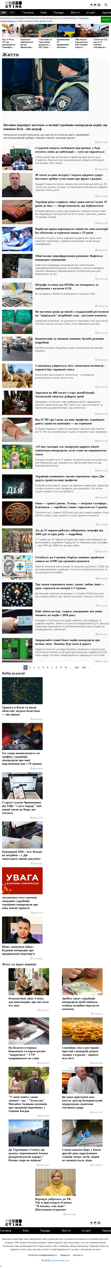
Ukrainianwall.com (60, 1260)
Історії (90, 12)
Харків (106, 12)
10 (66, 667)
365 (84, 667)
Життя (75, 12)
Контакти (78, 1255)
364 (77, 667)
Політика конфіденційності (42, 1255)
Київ (43, 12)
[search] (106, 5)
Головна (28, 12)
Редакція (65, 1255)
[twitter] (95, 4)
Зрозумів (106, 19)
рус (12, 12)
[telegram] (91, 4)
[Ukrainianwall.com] (13, 4)
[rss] (99, 4)
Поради (58, 12)
